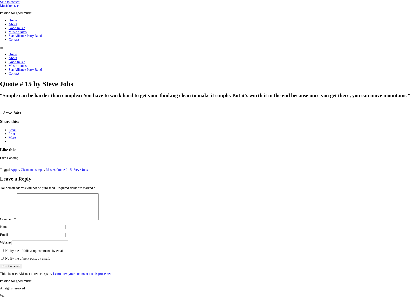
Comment (8, 219)
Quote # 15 (64, 170)
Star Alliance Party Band (25, 36)
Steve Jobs (80, 170)
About (13, 24)
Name (4, 227)
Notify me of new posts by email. (27, 258)
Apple (15, 170)
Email (4, 234)
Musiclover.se (9, 6)
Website (5, 242)
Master (50, 170)
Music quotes (18, 32)
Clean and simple (32, 170)
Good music (17, 28)
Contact (14, 39)
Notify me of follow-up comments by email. (34, 251)
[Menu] (1, 48)
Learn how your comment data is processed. (82, 273)
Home (13, 20)
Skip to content (10, 2)
